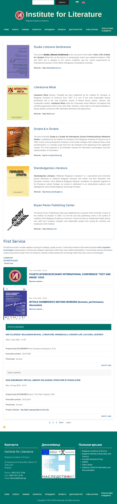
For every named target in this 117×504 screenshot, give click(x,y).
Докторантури (76, 494)
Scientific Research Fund (92, 459)
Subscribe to (4, 427)
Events (15, 29)
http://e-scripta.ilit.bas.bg (52, 155)
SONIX (85, 462)
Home (6, 29)
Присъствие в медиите (107, 29)
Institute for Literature (64, 14)
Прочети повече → (36, 281)
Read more (8, 263)
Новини (25, 29)
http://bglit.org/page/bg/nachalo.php (34, 410)
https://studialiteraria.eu (51, 68)
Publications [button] (92, 29)
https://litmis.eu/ (48, 114)
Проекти (62, 29)
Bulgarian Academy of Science (94, 451)
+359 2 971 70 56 (18, 473)
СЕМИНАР (8, 258)
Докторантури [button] (75, 29)
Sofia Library (87, 465)
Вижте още (106, 365)
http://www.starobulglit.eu (52, 192)
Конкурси (36, 29)
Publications (92, 494)
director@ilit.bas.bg (18, 478)
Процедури (50, 29)
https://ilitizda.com (49, 229)
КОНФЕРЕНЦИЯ (10, 261)
